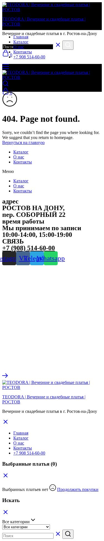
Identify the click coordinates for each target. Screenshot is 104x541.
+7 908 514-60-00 (29, 56)
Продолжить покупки (77, 489)
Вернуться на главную (23, 142)
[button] (52, 171)
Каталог (21, 41)
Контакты (22, 51)
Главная (20, 36)
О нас (18, 46)
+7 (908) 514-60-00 (28, 248)
